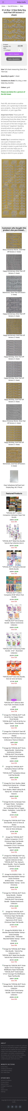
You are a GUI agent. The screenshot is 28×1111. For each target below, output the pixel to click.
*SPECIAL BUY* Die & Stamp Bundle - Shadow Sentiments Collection (14, 901)
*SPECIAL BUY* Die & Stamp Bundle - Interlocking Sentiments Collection (14, 756)
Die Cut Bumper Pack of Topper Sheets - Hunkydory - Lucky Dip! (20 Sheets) (14, 810)
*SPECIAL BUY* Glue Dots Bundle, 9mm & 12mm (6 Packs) (14, 678)
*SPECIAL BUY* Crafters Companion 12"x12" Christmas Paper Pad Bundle (14, 845)
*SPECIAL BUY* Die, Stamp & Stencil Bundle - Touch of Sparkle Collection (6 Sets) (14, 864)
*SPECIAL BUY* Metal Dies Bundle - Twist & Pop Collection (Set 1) (14, 956)
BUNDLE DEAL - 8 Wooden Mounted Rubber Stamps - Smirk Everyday (14, 939)
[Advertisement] (14, 1023)
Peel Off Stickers (13, 6)
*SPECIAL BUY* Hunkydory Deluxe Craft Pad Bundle (14, 774)
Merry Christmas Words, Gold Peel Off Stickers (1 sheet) (14, 251)
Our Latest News (5, 1072)
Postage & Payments (6, 1086)
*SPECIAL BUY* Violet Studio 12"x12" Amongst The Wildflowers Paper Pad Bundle (14, 974)
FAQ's (2, 1088)
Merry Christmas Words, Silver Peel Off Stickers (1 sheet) (14, 422)
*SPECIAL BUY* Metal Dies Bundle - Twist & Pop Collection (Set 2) (14, 542)
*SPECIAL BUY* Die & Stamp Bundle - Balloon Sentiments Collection (14, 623)
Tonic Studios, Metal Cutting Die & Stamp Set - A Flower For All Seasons (14, 792)
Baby (21, 6)
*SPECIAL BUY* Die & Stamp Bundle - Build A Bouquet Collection (14, 993)
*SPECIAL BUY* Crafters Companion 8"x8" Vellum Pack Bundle (14, 595)
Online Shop (4, 1067)
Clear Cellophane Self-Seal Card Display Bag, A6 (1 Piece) (14, 486)
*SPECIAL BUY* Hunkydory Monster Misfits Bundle (14, 568)
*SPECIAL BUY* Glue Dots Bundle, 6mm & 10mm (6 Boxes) (14, 828)
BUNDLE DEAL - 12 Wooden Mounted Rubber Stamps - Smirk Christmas (14, 883)
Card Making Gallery (6, 1070)
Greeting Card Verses (6, 1068)
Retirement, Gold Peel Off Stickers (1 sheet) (14, 465)
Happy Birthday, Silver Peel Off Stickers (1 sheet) (14, 358)
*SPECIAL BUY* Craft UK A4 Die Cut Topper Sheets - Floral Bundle (14, 722)
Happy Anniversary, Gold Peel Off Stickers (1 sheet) (14, 336)
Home (3, 6)
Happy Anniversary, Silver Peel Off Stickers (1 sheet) (14, 272)
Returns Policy (5, 1084)
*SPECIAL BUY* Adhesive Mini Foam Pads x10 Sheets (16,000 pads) (14, 705)
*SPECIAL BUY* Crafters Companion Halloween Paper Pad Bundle (14, 515)
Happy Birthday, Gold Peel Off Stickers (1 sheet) (14, 401)
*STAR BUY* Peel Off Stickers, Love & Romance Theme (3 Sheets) (14, 739)
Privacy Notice (5, 1082)
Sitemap (3, 1091)
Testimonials (4, 1090)
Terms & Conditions (6, 1080)
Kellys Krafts (21, 2)
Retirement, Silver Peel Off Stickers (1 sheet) (14, 293)
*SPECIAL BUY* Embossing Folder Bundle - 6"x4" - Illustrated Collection (14, 651)
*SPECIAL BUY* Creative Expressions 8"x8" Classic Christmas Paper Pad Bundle (14, 920)
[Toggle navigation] (3, 2)
